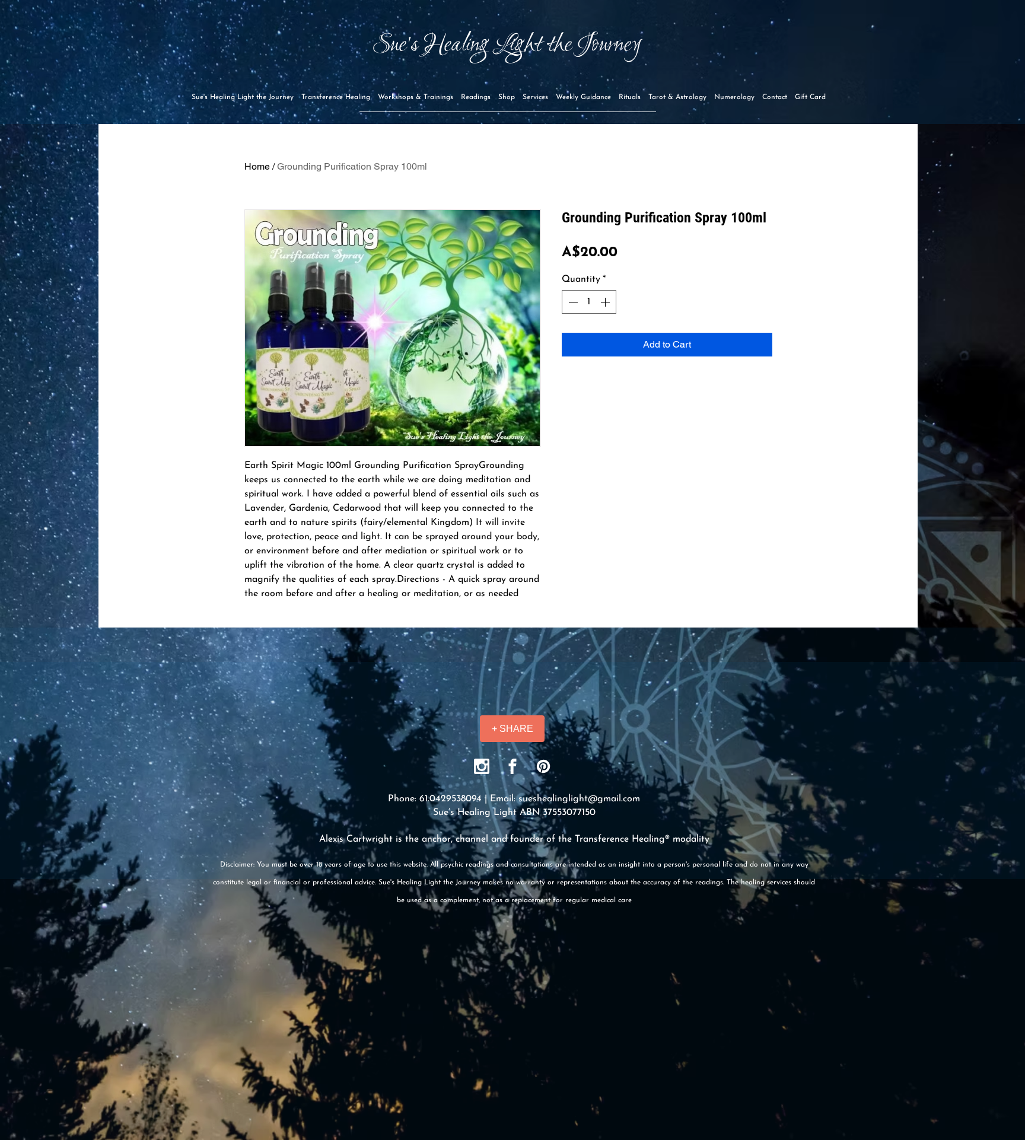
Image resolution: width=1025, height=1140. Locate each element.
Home (257, 166)
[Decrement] (572, 302)
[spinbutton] (589, 302)
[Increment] (606, 302)
